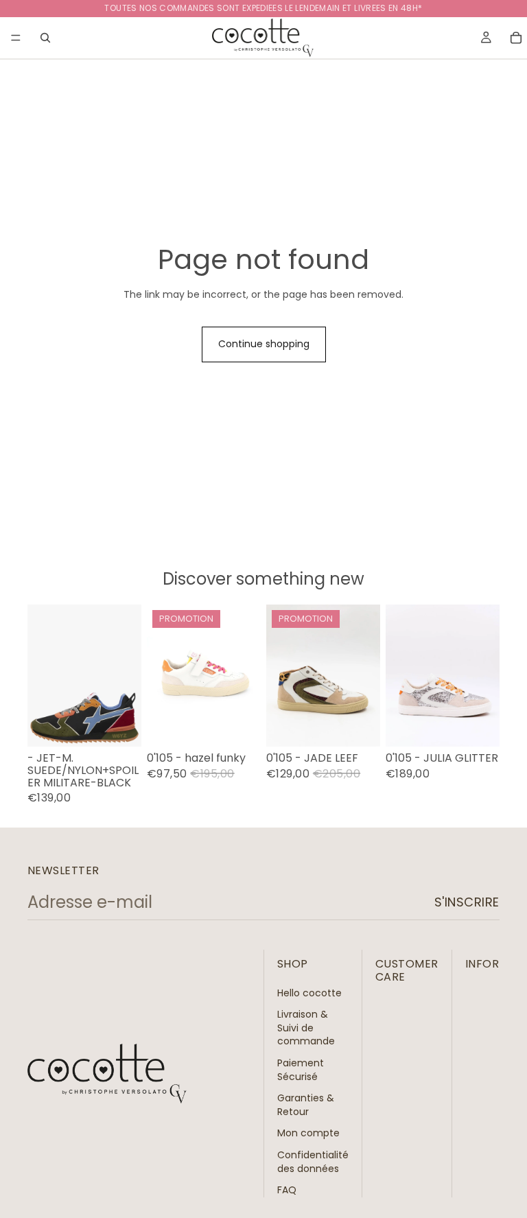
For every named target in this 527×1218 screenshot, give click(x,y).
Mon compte (308, 1133)
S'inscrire (467, 902)
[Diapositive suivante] (365, 676)
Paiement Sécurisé (300, 1070)
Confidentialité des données (313, 1161)
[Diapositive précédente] (281, 676)
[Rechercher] (45, 38)
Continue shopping (263, 344)
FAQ (286, 1190)
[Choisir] (120, 726)
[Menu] (16, 38)
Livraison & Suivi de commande (306, 1027)
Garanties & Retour (305, 1105)
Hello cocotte (309, 992)
